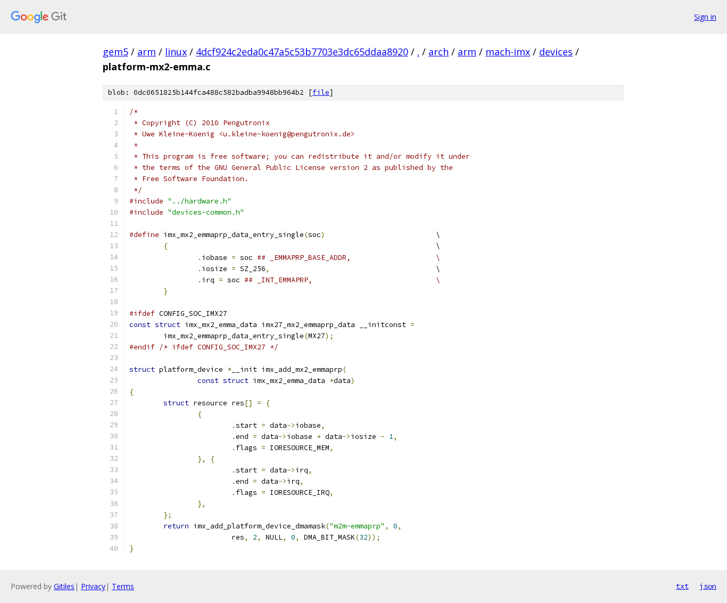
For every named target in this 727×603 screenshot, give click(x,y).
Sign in (705, 17)
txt (682, 586)
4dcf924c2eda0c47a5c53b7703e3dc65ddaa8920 (302, 51)
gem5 (115, 51)
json (707, 586)
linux (176, 51)
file (320, 92)
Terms (123, 586)
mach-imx (507, 51)
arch (438, 51)
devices (556, 51)
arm (146, 51)
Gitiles (64, 586)
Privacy (93, 586)
